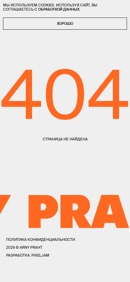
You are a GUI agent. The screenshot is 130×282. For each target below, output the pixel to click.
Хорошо (65, 23)
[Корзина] (121, 273)
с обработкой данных (57, 9)
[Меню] (8, 273)
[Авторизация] (109, 273)
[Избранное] (22, 273)
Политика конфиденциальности (40, 239)
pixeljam (40, 255)
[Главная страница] (65, 273)
